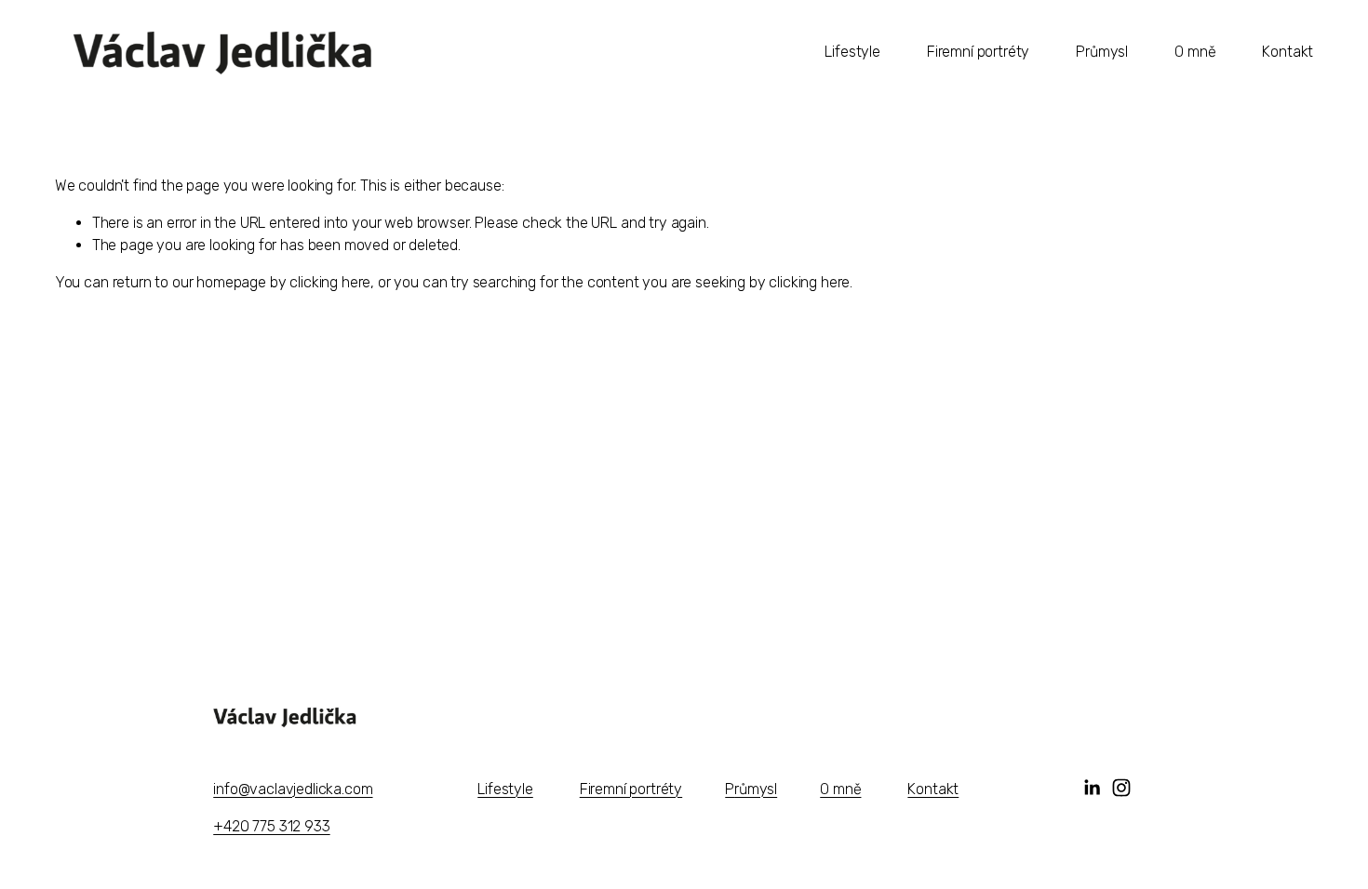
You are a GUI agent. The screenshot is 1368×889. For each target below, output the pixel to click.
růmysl (755, 789)
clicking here (329, 282)
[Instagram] (1121, 787)
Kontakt (1287, 51)
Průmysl (1102, 51)
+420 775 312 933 (271, 826)
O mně (1194, 51)
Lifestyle (852, 51)
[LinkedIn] (1091, 787)
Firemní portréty (978, 51)
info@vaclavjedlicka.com (292, 789)
